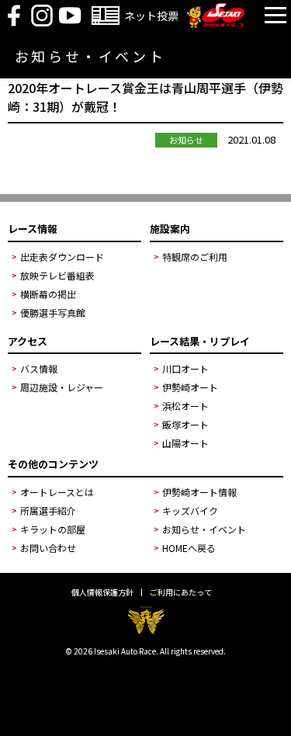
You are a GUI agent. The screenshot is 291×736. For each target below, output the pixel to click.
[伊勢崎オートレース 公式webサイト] (215, 23)
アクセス (27, 341)
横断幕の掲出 (48, 293)
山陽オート (185, 443)
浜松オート (185, 405)
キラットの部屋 (52, 529)
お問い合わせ (48, 547)
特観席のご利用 (194, 256)
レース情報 (32, 228)
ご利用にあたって (181, 592)
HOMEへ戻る (189, 547)
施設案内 (170, 228)
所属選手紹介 (48, 510)
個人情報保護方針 (102, 592)
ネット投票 (151, 15)
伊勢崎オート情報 (199, 491)
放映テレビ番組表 (57, 275)
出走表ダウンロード (62, 256)
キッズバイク (190, 510)
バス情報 (38, 368)
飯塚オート (185, 424)
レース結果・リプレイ (200, 341)
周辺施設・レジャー (61, 387)
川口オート (185, 368)
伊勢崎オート (190, 387)
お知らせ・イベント (204, 529)
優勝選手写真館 (52, 312)
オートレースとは (57, 491)
